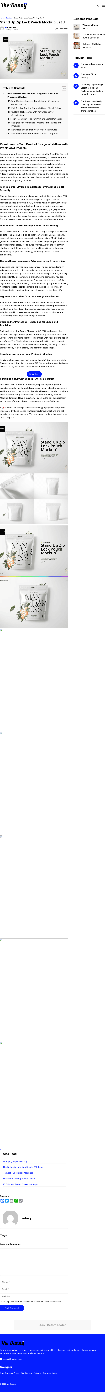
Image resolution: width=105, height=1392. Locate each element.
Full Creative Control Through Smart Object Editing (36, 108)
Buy (2, 1373)
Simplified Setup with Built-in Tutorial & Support (34, 133)
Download (34, 374)
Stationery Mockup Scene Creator (19, 1178)
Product (9, 18)
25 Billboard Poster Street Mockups (20, 1184)
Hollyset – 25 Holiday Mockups (18, 1173)
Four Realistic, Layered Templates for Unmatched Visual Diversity (35, 103)
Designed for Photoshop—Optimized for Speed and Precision (36, 124)
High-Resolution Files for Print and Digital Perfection (37, 119)
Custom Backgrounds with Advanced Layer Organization (32, 113)
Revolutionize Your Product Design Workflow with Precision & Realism (32, 95)
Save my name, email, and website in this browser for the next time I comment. (32, 1302)
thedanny (11, 27)
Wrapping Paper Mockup (15, 1161)
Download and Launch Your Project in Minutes (34, 129)
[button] (98, 6)
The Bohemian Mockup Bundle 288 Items (23, 1167)
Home (2, 18)
